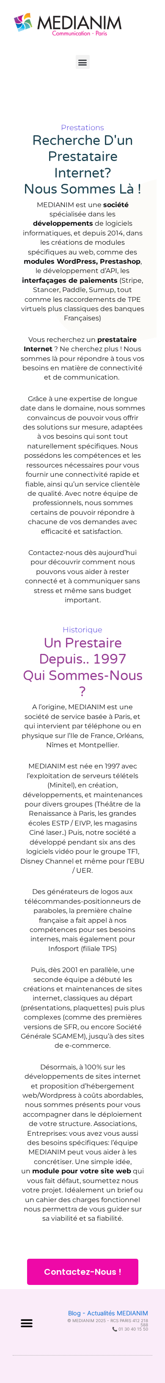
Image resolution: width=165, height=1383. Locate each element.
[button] (83, 62)
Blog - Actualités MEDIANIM (108, 1313)
